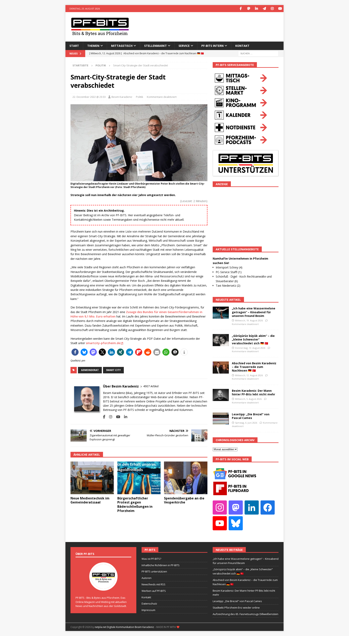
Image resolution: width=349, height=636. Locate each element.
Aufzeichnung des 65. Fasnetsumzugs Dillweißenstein (245, 614)
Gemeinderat (90, 370)
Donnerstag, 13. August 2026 (250, 347)
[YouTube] (280, 8)
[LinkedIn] (256, 8)
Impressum (148, 610)
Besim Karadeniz (121, 97)
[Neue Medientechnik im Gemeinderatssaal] (92, 478)
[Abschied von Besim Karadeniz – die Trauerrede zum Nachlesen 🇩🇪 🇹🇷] (221, 367)
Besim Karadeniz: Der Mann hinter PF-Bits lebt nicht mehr (253, 392)
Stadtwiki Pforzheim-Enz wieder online (236, 607)
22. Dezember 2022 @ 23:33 (89, 97)
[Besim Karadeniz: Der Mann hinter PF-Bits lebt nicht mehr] (221, 395)
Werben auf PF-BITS (154, 591)
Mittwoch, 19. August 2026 (249, 320)
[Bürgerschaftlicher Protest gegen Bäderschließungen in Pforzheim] (139, 478)
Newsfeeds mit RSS (153, 584)
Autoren (146, 578)
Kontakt (242, 46)
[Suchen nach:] (258, 53)
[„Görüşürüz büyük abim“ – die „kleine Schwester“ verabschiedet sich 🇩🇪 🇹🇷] (221, 340)
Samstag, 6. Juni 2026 (246, 422)
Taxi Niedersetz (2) (228, 285)
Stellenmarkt (155, 46)
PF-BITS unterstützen (154, 571)
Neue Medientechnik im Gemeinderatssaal (89, 500)
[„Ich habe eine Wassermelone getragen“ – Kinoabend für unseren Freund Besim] (221, 313)
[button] (75, 352)
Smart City (113, 370)
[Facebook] (240, 8)
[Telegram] (264, 8)
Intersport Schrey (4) (229, 267)
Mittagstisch (121, 46)
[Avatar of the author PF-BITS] (103, 586)
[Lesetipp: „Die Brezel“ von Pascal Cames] (221, 419)
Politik (139, 97)
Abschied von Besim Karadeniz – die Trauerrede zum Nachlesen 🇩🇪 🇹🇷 (254, 366)
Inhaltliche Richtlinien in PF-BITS (161, 565)
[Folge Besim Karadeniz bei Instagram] (109, 417)
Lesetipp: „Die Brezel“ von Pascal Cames (250, 416)
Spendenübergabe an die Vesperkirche (184, 500)
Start (74, 46)
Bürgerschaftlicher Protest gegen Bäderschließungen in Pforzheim (134, 504)
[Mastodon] (248, 8)
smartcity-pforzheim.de (103, 343)
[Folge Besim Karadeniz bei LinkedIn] (124, 417)
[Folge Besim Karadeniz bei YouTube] (116, 417)
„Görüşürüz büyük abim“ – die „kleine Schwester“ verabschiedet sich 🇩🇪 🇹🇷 (253, 339)
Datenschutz (149, 603)
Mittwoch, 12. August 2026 (249, 375)
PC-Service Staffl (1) (229, 272)
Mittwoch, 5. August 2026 (248, 398)
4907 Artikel (151, 386)
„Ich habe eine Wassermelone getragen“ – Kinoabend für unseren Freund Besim (253, 311)
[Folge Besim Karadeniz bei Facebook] (104, 417)
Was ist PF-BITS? (151, 559)
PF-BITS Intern (212, 46)
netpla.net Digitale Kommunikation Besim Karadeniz (124, 627)
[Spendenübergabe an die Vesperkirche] (185, 478)
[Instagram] (272, 8)
